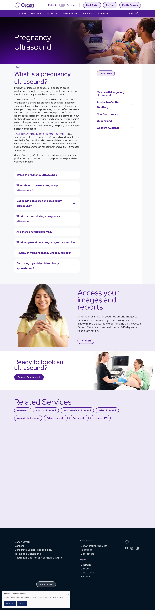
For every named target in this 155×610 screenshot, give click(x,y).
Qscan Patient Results (94, 545)
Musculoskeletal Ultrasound (77, 410)
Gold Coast (87, 572)
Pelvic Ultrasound (107, 410)
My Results (86, 340)
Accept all (10, 603)
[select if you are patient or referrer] (62, 5)
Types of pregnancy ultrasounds (36, 175)
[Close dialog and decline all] (68, 592)
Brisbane (86, 564)
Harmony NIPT (100, 418)
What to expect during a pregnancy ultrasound (38, 219)
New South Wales (107, 114)
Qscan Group (22, 541)
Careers (19, 545)
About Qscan (69, 13)
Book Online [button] (46, 584)
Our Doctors (52, 13)
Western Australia (108, 127)
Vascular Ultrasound (46, 410)
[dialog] (36, 599)
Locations (21, 13)
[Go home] (127, 542)
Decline (22, 603)
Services (35, 13)
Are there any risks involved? (34, 232)
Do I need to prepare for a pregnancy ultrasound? (39, 203)
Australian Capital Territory (108, 105)
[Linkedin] (138, 548)
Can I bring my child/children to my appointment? (37, 266)
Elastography (79, 418)
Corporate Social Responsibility (33, 549)
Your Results (104, 13)
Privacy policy (58, 597)
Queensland (104, 121)
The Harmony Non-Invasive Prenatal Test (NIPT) (41, 134)
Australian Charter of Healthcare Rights (39, 557)
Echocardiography (56, 418)
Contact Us (87, 13)
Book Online (92, 5)
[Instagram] (132, 548)
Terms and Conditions (28, 553)
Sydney (85, 576)
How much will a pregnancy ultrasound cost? (43, 252)
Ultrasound (22, 410)
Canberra (86, 568)
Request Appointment (29, 377)
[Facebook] (127, 548)
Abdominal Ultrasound (28, 418)
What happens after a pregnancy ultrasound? (44, 242)
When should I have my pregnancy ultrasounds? (37, 188)
